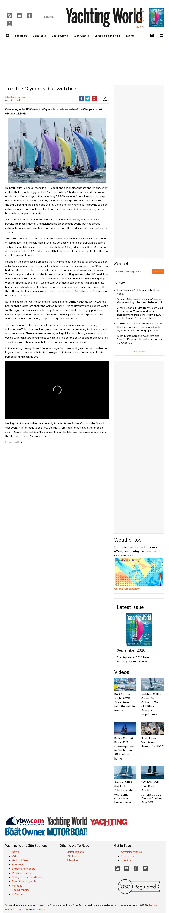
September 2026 (131, 650)
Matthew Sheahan (15, 97)
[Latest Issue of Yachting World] (156, 17)
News (120, 283)
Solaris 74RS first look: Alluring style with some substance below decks (123, 792)
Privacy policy (23, 909)
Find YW (139, 26)
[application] (57, 390)
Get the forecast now (127, 588)
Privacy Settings (39, 909)
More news (139, 351)
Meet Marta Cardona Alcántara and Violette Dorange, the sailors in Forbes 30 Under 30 (139, 339)
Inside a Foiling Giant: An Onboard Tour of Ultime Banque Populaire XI (151, 704)
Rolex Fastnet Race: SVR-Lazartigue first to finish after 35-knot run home (124, 748)
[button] (57, 389)
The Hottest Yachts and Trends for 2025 (152, 742)
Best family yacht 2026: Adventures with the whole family (124, 702)
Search (158, 271)
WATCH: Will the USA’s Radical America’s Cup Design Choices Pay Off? (151, 792)
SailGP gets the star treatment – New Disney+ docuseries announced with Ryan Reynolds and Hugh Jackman (139, 327)
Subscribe (138, 11)
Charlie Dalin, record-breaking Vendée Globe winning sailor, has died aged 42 (139, 300)
